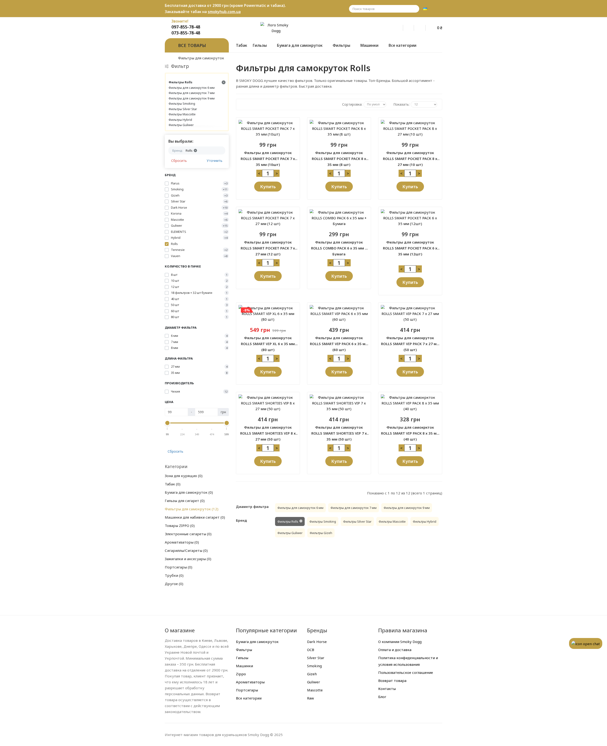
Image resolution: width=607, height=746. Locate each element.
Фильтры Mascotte (182, 114)
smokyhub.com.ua (224, 11)
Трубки (173, 575)
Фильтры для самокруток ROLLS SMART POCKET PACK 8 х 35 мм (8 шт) (339, 156)
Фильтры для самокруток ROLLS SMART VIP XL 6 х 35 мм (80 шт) (268, 341)
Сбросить (179, 160)
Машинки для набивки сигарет (194, 517)
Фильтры (244, 649)
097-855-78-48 (185, 27)
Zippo (241, 673)
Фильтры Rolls (180, 82)
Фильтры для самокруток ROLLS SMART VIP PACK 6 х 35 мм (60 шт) (339, 341)
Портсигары (178, 567)
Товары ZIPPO (179, 525)
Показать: (401, 104)
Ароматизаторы (181, 542)
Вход (400, 27)
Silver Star (315, 657)
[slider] (167, 423)
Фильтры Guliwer (181, 125)
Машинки (244, 665)
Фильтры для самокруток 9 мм (192, 98)
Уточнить (214, 160)
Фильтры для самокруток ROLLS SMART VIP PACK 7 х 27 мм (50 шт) (410, 341)
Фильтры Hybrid (180, 119)
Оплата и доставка (394, 649)
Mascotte (315, 690)
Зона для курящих (183, 475)
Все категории (249, 698)
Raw (310, 698)
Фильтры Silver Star (183, 109)
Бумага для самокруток (188, 492)
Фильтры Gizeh (321, 533)
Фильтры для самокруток (191, 509)
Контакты (387, 688)
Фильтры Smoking (182, 103)
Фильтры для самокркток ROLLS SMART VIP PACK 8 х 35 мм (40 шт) (410, 430)
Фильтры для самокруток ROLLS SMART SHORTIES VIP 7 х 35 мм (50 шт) (339, 430)
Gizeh (312, 673)
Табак (172, 484)
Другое (173, 583)
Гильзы (242, 657)
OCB (310, 649)
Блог (382, 696)
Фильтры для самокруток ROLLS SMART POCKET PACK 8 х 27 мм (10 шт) (410, 156)
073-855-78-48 (185, 33)
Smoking (314, 665)
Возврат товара (392, 680)
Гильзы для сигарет (184, 500)
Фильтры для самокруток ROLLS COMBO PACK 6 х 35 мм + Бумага (339, 245)
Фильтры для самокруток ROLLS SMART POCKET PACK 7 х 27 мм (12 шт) (268, 245)
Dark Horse (317, 641)
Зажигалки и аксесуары (187, 558)
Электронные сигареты (187, 533)
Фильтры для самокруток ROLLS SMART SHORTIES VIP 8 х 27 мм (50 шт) (268, 430)
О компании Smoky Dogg (400, 641)
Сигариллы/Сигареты (186, 550)
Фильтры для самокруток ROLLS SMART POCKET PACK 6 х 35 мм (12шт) (410, 245)
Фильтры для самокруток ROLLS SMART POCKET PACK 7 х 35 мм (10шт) (268, 156)
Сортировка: (352, 104)
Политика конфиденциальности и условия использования (408, 661)
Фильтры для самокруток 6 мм (192, 87)
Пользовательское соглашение (405, 672)
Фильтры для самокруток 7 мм (192, 93)
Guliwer (313, 682)
